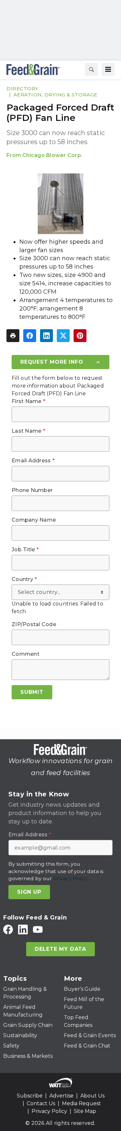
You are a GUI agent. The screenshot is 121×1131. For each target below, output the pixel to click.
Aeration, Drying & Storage (55, 95)
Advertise (61, 1096)
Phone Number (32, 490)
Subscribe (30, 1096)
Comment (25, 654)
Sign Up (29, 892)
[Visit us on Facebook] (8, 929)
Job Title (25, 549)
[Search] (91, 69)
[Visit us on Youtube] (38, 929)
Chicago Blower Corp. (52, 155)
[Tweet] (63, 335)
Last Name (28, 431)
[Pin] (80, 335)
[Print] (12, 335)
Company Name (34, 520)
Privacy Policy (49, 1111)
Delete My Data (60, 949)
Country (24, 579)
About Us (92, 1096)
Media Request (81, 1103)
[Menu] (108, 69)
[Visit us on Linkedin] (23, 929)
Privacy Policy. (71, 878)
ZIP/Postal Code (34, 624)
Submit (32, 692)
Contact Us (41, 1103)
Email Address (33, 460)
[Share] (29, 335)
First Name (28, 401)
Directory (22, 88)
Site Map (85, 1111)
